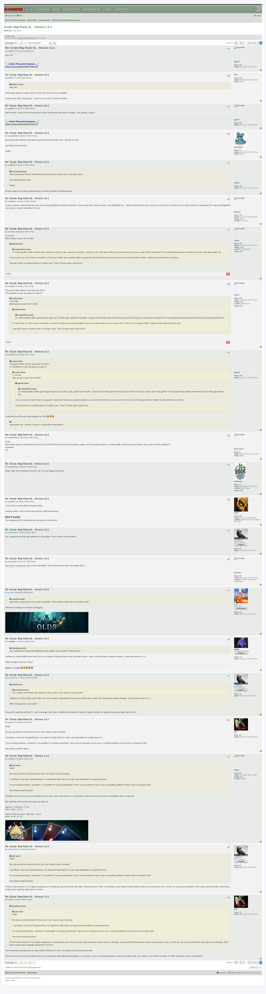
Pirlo (235, 74)
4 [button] (248, 43)
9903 (240, 65)
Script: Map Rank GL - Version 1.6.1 (28, 27)
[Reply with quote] (228, 48)
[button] (236, 43)
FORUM (258, 7)
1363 (240, 186)
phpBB (15, 978)
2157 (240, 657)
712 (240, 150)
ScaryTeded (238, 147)
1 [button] (243, 43)
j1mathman (238, 541)
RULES (258, 10)
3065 (240, 516)
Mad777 (237, 62)
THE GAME (43, 9)
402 (240, 548)
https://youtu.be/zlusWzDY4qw (20, 66)
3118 (240, 612)
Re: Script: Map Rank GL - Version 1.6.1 (30, 47)
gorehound (238, 481)
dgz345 (236, 183)
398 (240, 576)
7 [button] (257, 43)
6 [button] (254, 43)
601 (240, 484)
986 (240, 773)
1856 (240, 78)
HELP (259, 9)
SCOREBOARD (71, 9)
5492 (240, 243)
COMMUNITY (121, 9)
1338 (240, 215)
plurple (236, 649)
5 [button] (251, 43)
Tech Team (17, 31)
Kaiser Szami (239, 449)
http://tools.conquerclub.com (17, 565)
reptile (236, 513)
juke (235, 732)
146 (240, 735)
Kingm (236, 770)
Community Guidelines (26, 38)
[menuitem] (19, 16)
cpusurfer (237, 572)
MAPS (56, 9)
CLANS (107, 9)
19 (240, 452)
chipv (236, 604)
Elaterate (237, 212)
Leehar (236, 240)
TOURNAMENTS (91, 9)
